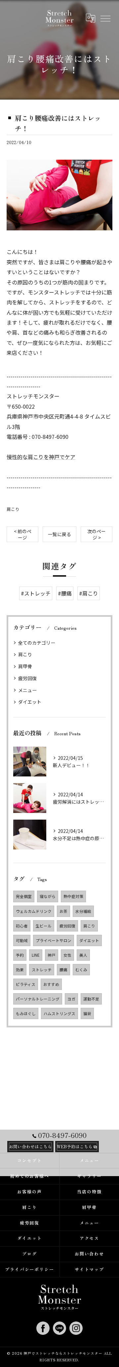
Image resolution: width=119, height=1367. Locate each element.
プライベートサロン (53, 940)
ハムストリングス (59, 1013)
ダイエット (29, 701)
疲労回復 (27, 678)
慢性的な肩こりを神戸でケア (41, 457)
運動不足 (91, 999)
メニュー (27, 690)
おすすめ (51, 984)
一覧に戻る (59, 534)
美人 (83, 955)
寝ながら (48, 896)
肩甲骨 (25, 666)
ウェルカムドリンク (34, 911)
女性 (67, 955)
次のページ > (96, 534)
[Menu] (105, 18)
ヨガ (71, 999)
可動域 (22, 940)
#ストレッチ (36, 593)
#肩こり (88, 593)
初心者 (22, 925)
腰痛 (63, 969)
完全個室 (24, 896)
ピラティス (25, 984)
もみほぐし (26, 1013)
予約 (20, 955)
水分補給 (83, 911)
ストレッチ (42, 969)
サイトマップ (89, 1269)
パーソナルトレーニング (38, 999)
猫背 (87, 1013)
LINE (36, 955)
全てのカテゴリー (36, 642)
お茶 (63, 911)
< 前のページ (22, 534)
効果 (20, 969)
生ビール (44, 925)
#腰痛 (65, 593)
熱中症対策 (73, 896)
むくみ (81, 969)
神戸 (52, 955)
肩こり (13, 509)
